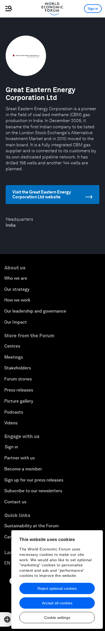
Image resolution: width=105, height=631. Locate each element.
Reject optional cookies (57, 588)
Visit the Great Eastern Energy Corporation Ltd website (41, 194)
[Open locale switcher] (7, 619)
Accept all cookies (57, 603)
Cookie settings (57, 617)
